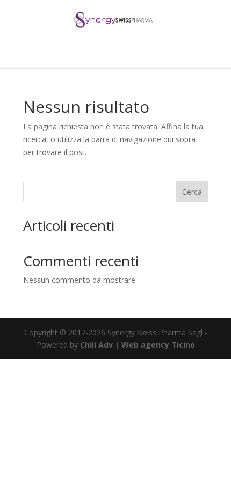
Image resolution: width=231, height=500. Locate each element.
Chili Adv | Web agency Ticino (137, 345)
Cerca (192, 192)
